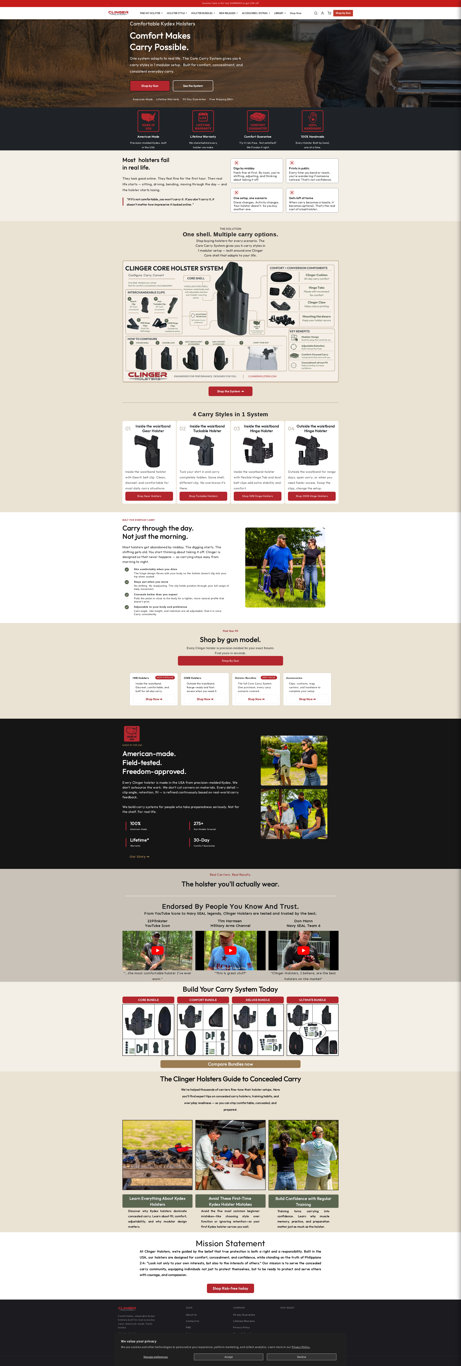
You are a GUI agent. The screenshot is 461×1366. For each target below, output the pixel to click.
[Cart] (329, 13)
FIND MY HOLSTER (150, 13)
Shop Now (296, 13)
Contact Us (192, 1321)
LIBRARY (278, 13)
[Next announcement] (349, 3)
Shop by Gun (343, 13)
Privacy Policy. (301, 1347)
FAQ (188, 1327)
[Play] (157, 950)
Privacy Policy (241, 1327)
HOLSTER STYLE (176, 13)
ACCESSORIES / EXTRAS (255, 13)
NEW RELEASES (227, 13)
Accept (229, 1357)
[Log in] (322, 13)
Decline (301, 1357)
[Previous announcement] (111, 3)
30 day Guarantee (244, 1314)
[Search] (316, 13)
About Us (191, 1314)
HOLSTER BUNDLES (201, 13)
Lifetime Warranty (244, 1321)
